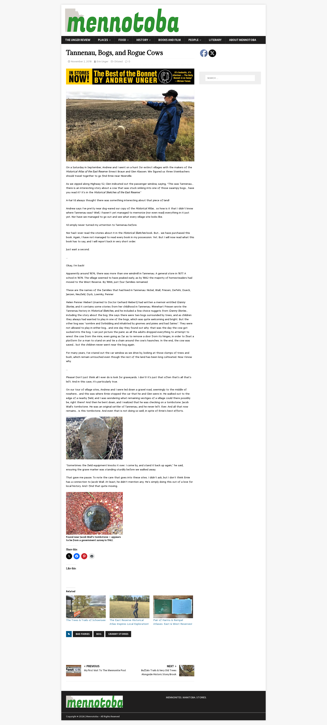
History (142, 40)
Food (122, 40)
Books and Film (169, 40)
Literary (215, 40)
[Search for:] (230, 78)
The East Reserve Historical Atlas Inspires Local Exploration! (129, 622)
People (193, 40)
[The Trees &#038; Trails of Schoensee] (86, 606)
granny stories (118, 634)
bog (98, 634)
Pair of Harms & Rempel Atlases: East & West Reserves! (172, 622)
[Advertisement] (135, 650)
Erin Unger (102, 61)
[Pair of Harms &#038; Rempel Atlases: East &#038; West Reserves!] (173, 606)
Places (103, 40)
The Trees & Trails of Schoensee (86, 620)
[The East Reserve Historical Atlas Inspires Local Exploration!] (129, 606)
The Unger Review (77, 40)
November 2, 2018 (81, 61)
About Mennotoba (242, 40)
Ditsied (118, 61)
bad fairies (83, 634)
